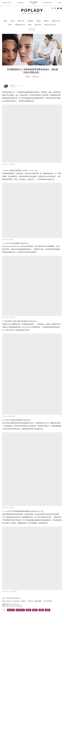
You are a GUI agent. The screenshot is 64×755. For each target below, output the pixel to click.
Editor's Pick (21, 21)
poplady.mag (15, 604)
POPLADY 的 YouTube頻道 (13, 606)
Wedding (46, 21)
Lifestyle (38, 21)
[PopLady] (32, 11)
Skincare (35, 76)
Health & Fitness (56, 21)
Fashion (12, 21)
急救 (47, 610)
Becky (13, 85)
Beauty (5, 21)
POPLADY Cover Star (50, 24)
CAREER (59, 2)
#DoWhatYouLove (20, 24)
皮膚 (28, 610)
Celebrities (30, 21)
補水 (34, 610)
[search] (52, 8)
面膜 (41, 610)
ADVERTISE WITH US (48, 2)
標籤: (4, 610)
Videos (30, 24)
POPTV (10, 24)
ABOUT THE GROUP (7, 2)
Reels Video (38, 24)
